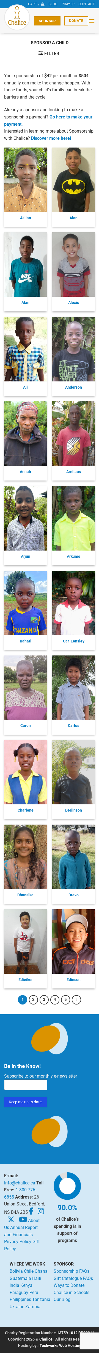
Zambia (32, 1306)
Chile (29, 1271)
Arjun (25, 556)
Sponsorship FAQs (71, 1271)
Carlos (73, 725)
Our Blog (62, 1299)
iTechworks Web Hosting (59, 1345)
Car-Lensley (73, 641)
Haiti (36, 1278)
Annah (25, 471)
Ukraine (17, 1306)
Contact (86, 4)
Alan (74, 218)
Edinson (74, 979)
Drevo (73, 895)
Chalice (46, 1339)
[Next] (76, 1000)
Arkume (73, 556)
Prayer (68, 4)
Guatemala (20, 1278)
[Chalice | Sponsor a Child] (17, 17)
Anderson (73, 387)
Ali (25, 387)
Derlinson (73, 810)
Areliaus (73, 471)
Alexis (73, 302)
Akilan (25, 218)
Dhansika (25, 895)
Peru (33, 1292)
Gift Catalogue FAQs (73, 1278)
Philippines (20, 1299)
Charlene (26, 810)
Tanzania (41, 1299)
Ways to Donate (69, 1285)
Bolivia (16, 1271)
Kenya (26, 1285)
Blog (53, 4)
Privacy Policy (17, 1241)
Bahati (25, 641)
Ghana (41, 1271)
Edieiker (25, 979)
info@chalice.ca (19, 1183)
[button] (91, 21)
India (14, 1285)
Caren (25, 725)
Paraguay (19, 1292)
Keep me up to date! (26, 1102)
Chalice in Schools (71, 1292)
